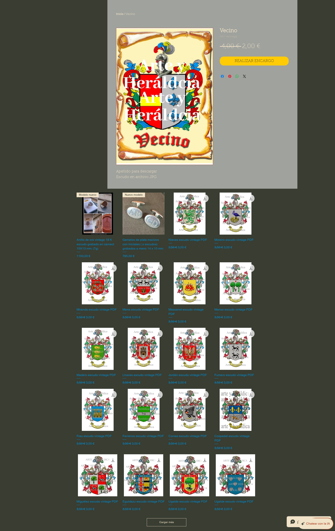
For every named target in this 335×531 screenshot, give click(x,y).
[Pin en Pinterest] (229, 76)
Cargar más (166, 522)
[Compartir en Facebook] (222, 76)
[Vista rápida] (189, 214)
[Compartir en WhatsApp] (237, 76)
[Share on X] (244, 76)
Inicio (119, 14)
